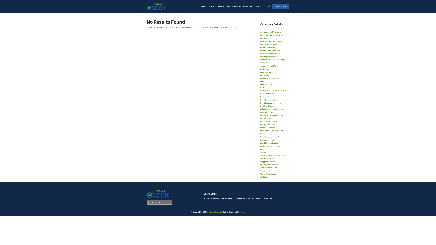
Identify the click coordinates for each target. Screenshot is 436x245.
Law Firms (212, 6)
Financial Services (234, 6)
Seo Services (226, 199)
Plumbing (256, 199)
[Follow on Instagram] (156, 202)
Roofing (221, 6)
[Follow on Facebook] (148, 202)
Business (215, 199)
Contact (267, 6)
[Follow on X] (152, 202)
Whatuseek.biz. (213, 212)
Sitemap (241, 212)
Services (258, 6)
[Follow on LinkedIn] (159, 202)
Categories (247, 6)
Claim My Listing (281, 6)
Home (203, 6)
